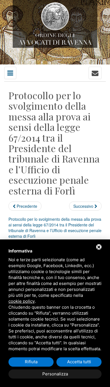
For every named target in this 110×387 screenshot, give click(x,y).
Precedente (26, 206)
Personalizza (55, 374)
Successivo (83, 206)
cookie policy (21, 301)
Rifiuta (31, 361)
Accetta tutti (79, 361)
